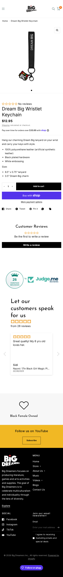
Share (8, 209)
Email (35, 521)
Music (36, 475)
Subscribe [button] (32, 440)
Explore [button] (6, 505)
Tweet (22, 209)
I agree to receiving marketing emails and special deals (46, 538)
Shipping (6, 125)
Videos (36, 480)
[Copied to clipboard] (51, 209)
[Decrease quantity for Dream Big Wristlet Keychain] (4, 186)
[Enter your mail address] (58, 527)
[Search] (53, 9)
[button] (9, 103)
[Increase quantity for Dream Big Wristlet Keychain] (12, 186)
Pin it (35, 209)
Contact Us (39, 489)
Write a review (31, 245)
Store (36, 466)
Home (5, 21)
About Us (38, 471)
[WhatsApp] (43, 209)
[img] (33, 321)
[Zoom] (57, 30)
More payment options (31, 202)
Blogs (36, 485)
